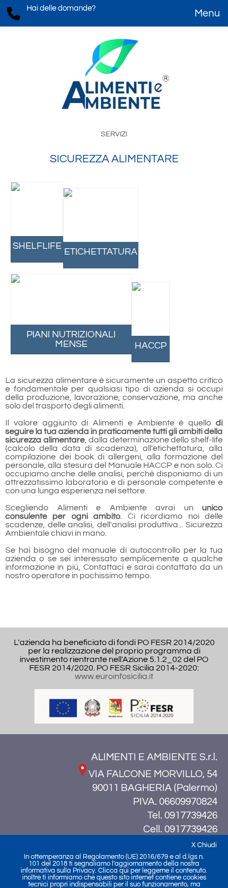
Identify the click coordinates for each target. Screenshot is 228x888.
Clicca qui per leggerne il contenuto (152, 870)
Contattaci (103, 567)
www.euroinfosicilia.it (114, 676)
